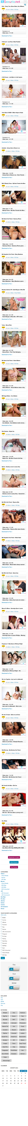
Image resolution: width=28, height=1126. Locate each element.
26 (10, 1083)
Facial (22, 1026)
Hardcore (22, 1012)
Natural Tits (5, 1026)
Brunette (5, 1019)
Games (2, 902)
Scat (2, 999)
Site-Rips (3, 897)
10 (3, 1078)
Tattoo (13, 1043)
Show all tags (6, 1060)
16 (25, 1078)
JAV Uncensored (5, 895)
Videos (11, 9)
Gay (2, 997)
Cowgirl (5, 1043)
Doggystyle (5, 1050)
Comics (3, 904)
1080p (22, 1019)
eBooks (3, 901)
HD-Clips (16, 9)
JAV (2, 891)
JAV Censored (4, 893)
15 (21, 1078)
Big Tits (5, 1016)
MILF (14, 1019)
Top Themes (14, 867)
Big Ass (5, 1033)
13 (14, 1078)
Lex (8, 9)
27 (14, 1083)
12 (10, 1078)
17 (3, 1080)
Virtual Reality (17, 292)
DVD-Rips (3, 885)
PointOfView (14, 1050)
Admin (9, 151)
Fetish (5, 1057)
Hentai (2, 908)
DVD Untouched (5, 889)
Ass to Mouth (5, 1053)
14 (18, 1078)
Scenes (3, 877)
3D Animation (4, 906)
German (23, 1053)
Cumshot (5, 1030)
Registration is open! (14, 857)
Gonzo (13, 1016)
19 (10, 1080)
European (13, 1053)
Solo (22, 1050)
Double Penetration (5, 1036)
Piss (2, 1005)
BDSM (2, 1001)
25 (7, 1083)
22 (21, 1080)
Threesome (22, 1023)
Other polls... (4, 915)
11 (7, 1078)
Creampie (13, 1033)
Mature (22, 1040)
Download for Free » (7, 36)
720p (14, 1047)
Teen (22, 1016)
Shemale (3, 1003)
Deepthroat (14, 1036)
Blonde (5, 1023)
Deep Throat (22, 1043)
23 (25, 1080)
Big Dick (23, 1030)
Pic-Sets (3, 899)
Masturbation (22, 1036)
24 (3, 1083)
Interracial (13, 1023)
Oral (14, 1026)
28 (18, 1083)
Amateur (5, 1040)
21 (18, 1080)
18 (7, 1080)
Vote (3, 958)
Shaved (14, 1030)
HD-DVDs (3, 887)
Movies (3, 881)
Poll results (23, 958)
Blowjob (5, 1012)
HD (14, 1040)
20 (14, 1080)
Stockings (22, 1047)
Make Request (14, 862)
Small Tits (5, 1047)
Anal (14, 1012)
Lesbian (22, 1033)
